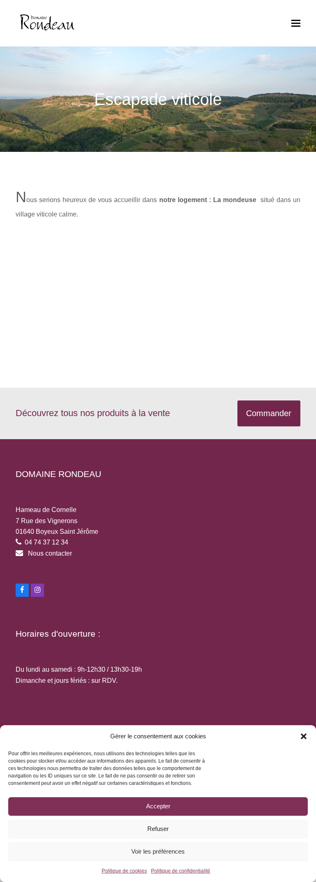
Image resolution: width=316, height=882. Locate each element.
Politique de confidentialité (180, 871)
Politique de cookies (124, 871)
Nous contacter (50, 553)
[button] (304, 736)
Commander (268, 413)
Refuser (158, 828)
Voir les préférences (158, 851)
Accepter (158, 806)
